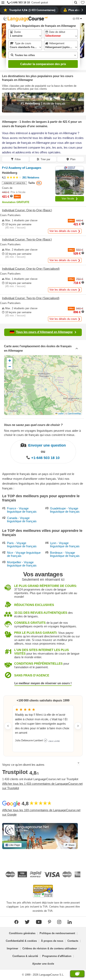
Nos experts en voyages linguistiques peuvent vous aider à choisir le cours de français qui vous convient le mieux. (42, 433)
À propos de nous (52, 940)
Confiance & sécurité (25, 956)
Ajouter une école (43, 963)
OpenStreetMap (74, 413)
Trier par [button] (45, 159)
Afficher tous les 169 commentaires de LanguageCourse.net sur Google (41, 812)
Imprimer (12, 948)
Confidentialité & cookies (21, 940)
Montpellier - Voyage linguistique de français (22, 564)
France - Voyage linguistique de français (22, 510)
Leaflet (60, 413)
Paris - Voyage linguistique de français (22, 544)
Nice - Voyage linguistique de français (24, 554)
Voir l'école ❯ (70, 198)
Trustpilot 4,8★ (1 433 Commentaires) (32, 10)
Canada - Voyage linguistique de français (22, 519)
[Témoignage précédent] (8, 725)
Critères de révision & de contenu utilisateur (49, 948)
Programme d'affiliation (56, 956)
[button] (2, 2)
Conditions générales (22, 933)
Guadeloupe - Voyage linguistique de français (65, 510)
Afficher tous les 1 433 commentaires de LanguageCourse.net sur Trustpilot (42, 786)
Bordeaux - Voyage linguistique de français (65, 554)
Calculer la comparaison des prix (43, 64)
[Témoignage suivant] (78, 725)
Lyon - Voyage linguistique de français (65, 544)
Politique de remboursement (57, 933)
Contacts (72, 940)
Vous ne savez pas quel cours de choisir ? (33, 425)
